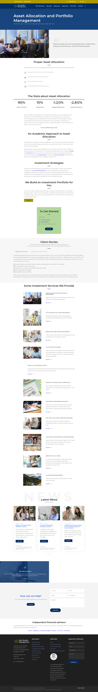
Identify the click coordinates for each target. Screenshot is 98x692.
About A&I (65, 6)
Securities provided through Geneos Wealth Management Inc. (29, 689)
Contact (80, 6)
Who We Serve (40, 6)
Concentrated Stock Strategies (38, 648)
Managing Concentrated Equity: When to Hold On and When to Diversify (72, 526)
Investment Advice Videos (55, 646)
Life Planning (34, 659)
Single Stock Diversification (37, 365)
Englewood (36, 630)
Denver (30, 630)
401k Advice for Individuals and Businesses (32, 440)
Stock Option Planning (32, 351)
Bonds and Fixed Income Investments (58, 331)
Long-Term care (35, 655)
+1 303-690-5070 (19, 661)
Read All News (49, 502)
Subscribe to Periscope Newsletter (57, 650)
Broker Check (58, 689)
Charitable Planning (36, 650)
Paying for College (25, 549)
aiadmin (19, 546)
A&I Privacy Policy (35, 688)
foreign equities (42, 155)
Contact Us (25, 578)
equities (72, 151)
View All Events (74, 576)
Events (51, 642)
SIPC (53, 689)
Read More (48, 302)
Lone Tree (60, 630)
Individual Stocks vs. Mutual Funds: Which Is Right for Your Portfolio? (48, 526)
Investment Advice (44, 549)
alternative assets (59, 155)
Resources (57, 6)
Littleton (54, 630)
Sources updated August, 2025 (49, 127)
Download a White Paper (55, 644)
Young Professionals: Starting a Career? (22, 525)
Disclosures (43, 688)
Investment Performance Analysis (57, 401)
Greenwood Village (45, 630)
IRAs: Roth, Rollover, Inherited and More (59, 418)
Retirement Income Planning (38, 646)
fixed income (29, 153)
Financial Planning (24, 548)
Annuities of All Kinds (32, 459)
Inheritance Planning (36, 653)
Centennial (67, 630)
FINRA (50, 689)
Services (49, 6)
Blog (18, 548)
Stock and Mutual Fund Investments (58, 312)
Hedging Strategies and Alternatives (58, 382)
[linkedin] (80, 1)
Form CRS (73, 6)
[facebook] (78, 1)
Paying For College (36, 657)
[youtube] (82, 1)
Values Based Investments (54, 475)
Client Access (53, 648)
